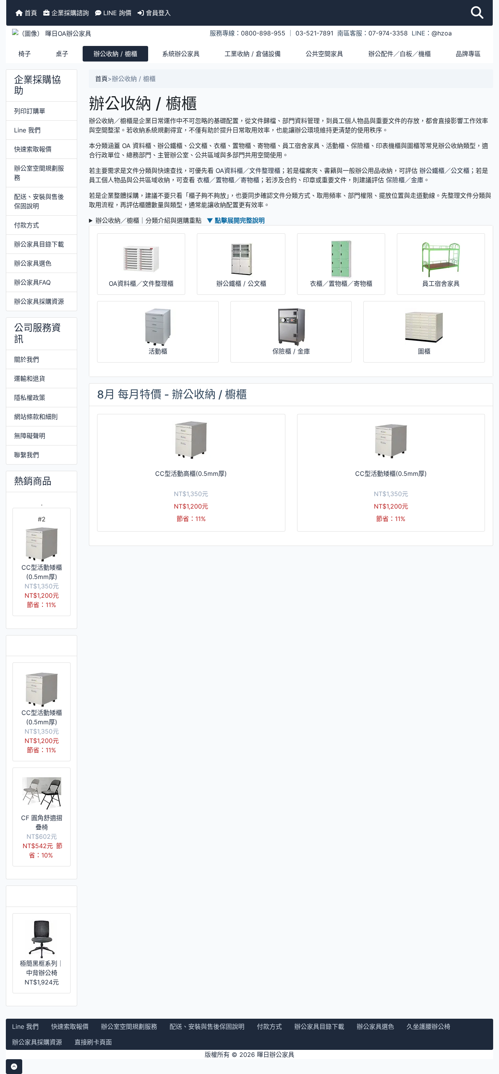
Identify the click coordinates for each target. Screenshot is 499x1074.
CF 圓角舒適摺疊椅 (41, 822)
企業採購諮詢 (69, 13)
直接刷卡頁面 (93, 1042)
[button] (477, 13)
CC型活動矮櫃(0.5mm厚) (41, 572)
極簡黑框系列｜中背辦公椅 (42, 968)
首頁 (30, 13)
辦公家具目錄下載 (39, 244)
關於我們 (26, 359)
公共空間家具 (324, 54)
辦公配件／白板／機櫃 (399, 54)
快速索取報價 (32, 149)
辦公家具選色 (32, 263)
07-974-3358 (388, 33)
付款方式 (26, 225)
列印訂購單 (29, 111)
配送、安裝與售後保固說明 (39, 201)
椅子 (24, 54)
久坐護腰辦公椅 (428, 1026)
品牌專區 (468, 54)
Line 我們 (27, 130)
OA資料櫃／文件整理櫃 (248, 170)
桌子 (62, 54)
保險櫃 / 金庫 (291, 351)
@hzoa (442, 33)
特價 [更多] (38, 645)
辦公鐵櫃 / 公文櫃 (241, 283)
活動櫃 (158, 351)
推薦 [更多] (38, 895)
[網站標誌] (87, 33)
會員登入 (157, 13)
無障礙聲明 (29, 436)
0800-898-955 (263, 33)
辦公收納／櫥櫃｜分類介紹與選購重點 (180, 220)
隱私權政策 (29, 397)
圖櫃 (424, 351)
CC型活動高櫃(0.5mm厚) (191, 473)
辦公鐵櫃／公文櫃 (444, 170)
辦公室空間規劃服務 (39, 172)
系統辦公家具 (181, 54)
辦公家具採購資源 (39, 301)
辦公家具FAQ (32, 282)
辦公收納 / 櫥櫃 (115, 54)
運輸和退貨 (29, 378)
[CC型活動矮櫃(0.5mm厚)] (391, 440)
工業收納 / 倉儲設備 (253, 54)
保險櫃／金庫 (404, 180)
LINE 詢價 (116, 13)
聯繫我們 (26, 455)
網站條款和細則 (36, 417)
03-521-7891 (314, 33)
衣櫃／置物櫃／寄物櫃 (228, 180)
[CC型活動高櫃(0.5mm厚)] (191, 440)
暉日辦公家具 (275, 1054)
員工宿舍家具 (441, 283)
